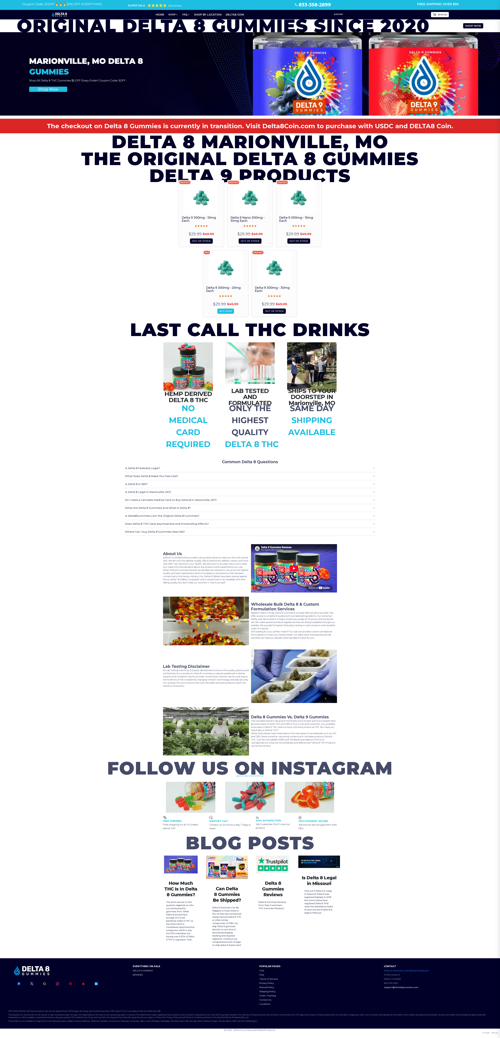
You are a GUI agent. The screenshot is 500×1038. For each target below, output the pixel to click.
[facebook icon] (18, 983)
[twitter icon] (31, 983)
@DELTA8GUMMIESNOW (250, 776)
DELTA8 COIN (235, 14)
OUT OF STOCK (201, 241)
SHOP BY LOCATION (207, 14)
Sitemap (495, 1033)
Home (160, 14)
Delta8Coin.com (288, 126)
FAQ (184, 14)
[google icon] (44, 983)
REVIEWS (138, 975)
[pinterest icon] (70, 983)
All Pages (486, 1033)
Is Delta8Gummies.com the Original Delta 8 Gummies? (162, 515)
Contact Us (265, 1000)
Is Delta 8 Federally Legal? (142, 468)
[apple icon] (83, 983)
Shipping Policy (267, 991)
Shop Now (48, 89)
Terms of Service (268, 979)
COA (261, 970)
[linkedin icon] (96, 983)
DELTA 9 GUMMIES (143, 970)
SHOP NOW (473, 25)
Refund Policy (266, 987)
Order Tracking (267, 995)
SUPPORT (338, 14)
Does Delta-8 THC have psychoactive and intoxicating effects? (167, 523)
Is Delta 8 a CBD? (136, 484)
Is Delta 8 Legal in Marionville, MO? (148, 492)
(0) (442, 14)
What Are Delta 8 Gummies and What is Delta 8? (158, 507)
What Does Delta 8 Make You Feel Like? (151, 476)
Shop (172, 14)
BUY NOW (225, 311)
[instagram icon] (57, 983)
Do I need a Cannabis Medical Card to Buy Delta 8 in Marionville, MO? (171, 500)
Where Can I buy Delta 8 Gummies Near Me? (155, 531)
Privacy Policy (266, 983)
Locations (264, 1004)
